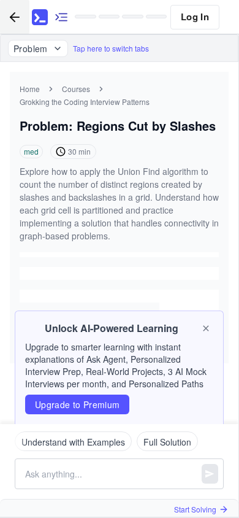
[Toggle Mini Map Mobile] (61, 17)
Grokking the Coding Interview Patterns (85, 101)
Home (30, 88)
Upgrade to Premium (77, 404)
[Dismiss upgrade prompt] (206, 328)
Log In (195, 16)
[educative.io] (40, 17)
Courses (76, 88)
